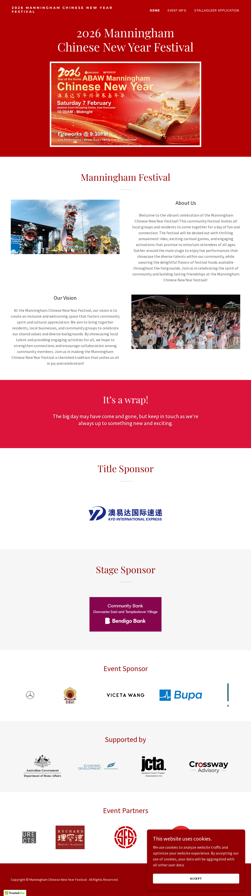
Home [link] (155, 10)
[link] (67, 11)
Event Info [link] (177, 10)
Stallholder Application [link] (216, 10)
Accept (196, 878)
